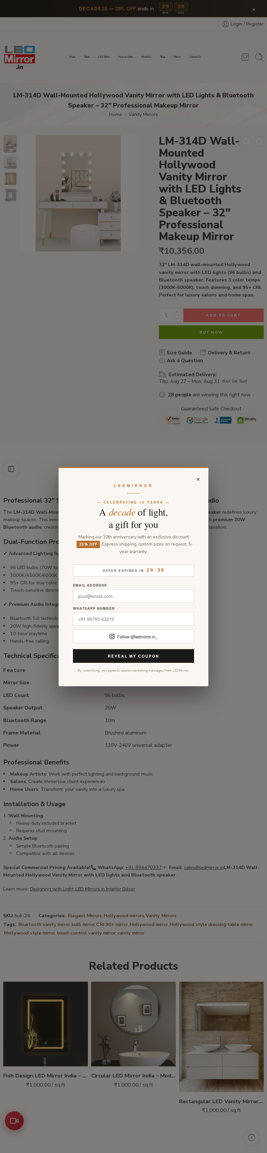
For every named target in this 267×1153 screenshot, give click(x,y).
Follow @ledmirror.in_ (137, 636)
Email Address (90, 585)
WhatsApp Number (94, 608)
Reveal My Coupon (133, 656)
